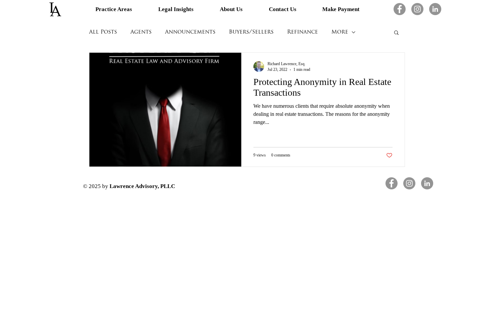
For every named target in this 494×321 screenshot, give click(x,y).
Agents (141, 32)
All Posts (103, 32)
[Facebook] (400, 9)
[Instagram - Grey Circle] (417, 9)
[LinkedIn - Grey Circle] (435, 9)
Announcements (190, 32)
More (339, 32)
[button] (396, 33)
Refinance (302, 32)
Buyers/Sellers (251, 32)
